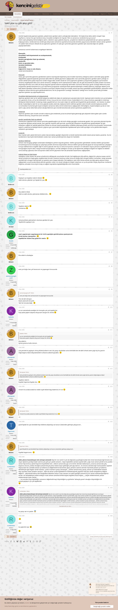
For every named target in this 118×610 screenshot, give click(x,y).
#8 (111, 266)
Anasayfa (9, 14)
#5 (111, 217)
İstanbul (14, 325)
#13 (111, 368)
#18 (111, 457)
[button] (31, 14)
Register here (99, 591)
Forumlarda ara (17, 17)
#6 (111, 231)
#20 (111, 515)
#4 (111, 203)
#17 (111, 442)
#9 (111, 289)
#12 (111, 347)
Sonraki (12, 29)
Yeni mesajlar (8, 17)
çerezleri (26, 603)
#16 (111, 421)
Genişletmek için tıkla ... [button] (65, 506)
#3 (111, 189)
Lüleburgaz (14, 248)
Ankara (15, 474)
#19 (111, 487)
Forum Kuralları (69, 14)
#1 (111, 33)
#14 (111, 386)
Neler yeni (27, 14)
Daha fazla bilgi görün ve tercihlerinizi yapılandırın (21, 606)
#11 (111, 330)
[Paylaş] (109, 33)
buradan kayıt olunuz (101, 587)
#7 (111, 252)
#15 (111, 407)
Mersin (15, 438)
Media (36, 14)
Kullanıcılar (56, 14)
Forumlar (18, 14)
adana (15, 285)
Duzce (15, 364)
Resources (45, 14)
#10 (111, 307)
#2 (111, 174)
